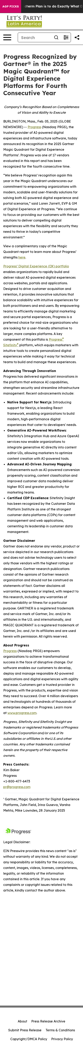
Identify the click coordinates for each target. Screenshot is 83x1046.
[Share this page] (77, 37)
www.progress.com (21, 713)
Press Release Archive (48, 1021)
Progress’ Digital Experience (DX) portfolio (36, 266)
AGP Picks (10, 6)
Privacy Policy (62, 1039)
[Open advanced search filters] (66, 37)
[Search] (56, 37)
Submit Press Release (25, 1030)
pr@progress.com (16, 787)
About (22, 1021)
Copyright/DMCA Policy (28, 1039)
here (21, 257)
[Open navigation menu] (7, 37)
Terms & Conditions (60, 1030)
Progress (34, 127)
